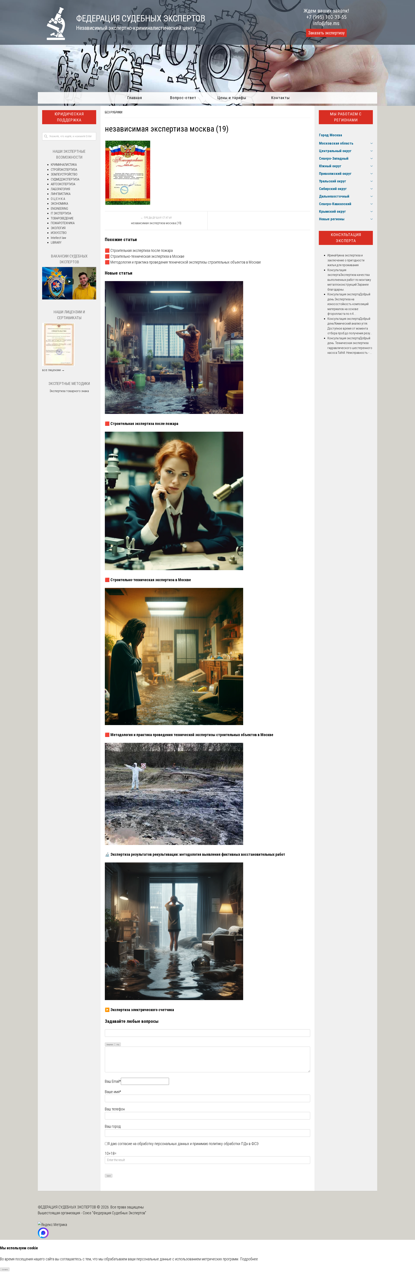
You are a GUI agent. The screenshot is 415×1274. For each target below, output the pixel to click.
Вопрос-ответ (183, 97)
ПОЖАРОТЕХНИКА (63, 223)
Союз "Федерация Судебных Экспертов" (114, 1213)
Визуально (110, 1045)
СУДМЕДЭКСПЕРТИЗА (65, 179)
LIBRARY (56, 243)
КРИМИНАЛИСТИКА (64, 165)
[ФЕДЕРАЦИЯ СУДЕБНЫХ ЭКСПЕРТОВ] (51, 38)
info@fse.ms (326, 23)
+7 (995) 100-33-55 (326, 17)
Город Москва (330, 135)
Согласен (5, 1270)
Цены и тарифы (231, 97)
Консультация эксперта (346, 237)
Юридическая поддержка (69, 117)
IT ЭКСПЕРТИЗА (61, 213)
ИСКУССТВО (59, 233)
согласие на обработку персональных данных (153, 1143)
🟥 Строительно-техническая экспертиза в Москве (144, 256)
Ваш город (113, 1126)
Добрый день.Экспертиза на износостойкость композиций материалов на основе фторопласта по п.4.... (348, 304)
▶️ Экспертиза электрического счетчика (139, 1009)
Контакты (280, 97)
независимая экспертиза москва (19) (156, 223)
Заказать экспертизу (326, 32)
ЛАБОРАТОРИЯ (60, 189)
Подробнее (249, 1259)
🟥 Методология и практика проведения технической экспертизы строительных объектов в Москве (183, 262)
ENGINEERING (59, 209)
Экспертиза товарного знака (69, 391)
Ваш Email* (113, 1081)
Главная (134, 97)
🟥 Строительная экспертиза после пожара (139, 250)
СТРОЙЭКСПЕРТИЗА (64, 170)
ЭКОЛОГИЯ (58, 228)
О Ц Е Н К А (58, 199)
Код (118, 1045)
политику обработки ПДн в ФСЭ (234, 1143)
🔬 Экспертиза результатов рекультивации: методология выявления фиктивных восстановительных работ (195, 854)
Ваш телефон (115, 1109)
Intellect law (58, 238)
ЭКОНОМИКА (59, 204)
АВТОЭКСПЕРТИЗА (63, 184)
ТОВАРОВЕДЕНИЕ (62, 218)
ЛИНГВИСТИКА (60, 194)
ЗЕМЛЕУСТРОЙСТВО (64, 174)
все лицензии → (53, 370)
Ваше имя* (113, 1091)
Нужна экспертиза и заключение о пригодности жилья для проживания (345, 260)
